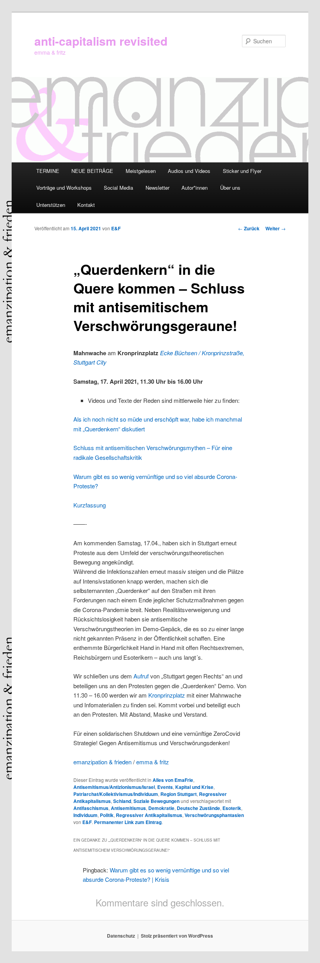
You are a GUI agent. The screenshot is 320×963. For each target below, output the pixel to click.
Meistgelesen (141, 170)
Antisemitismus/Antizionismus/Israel (114, 786)
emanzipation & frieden (102, 762)
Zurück (249, 228)
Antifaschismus (90, 808)
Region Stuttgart (178, 793)
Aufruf (141, 676)
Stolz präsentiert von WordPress (177, 935)
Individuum (85, 815)
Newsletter (157, 187)
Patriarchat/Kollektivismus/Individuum (115, 793)
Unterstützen (50, 204)
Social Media (118, 187)
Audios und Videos (189, 170)
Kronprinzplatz (166, 695)
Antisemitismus (128, 808)
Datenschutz (121, 935)
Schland (122, 801)
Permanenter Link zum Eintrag (128, 822)
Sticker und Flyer (242, 170)
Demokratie (161, 808)
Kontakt (86, 204)
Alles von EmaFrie (173, 779)
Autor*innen (194, 187)
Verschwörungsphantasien (214, 815)
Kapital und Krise (194, 786)
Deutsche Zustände (198, 808)
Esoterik (231, 808)
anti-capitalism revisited (100, 40)
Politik (107, 815)
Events (165, 786)
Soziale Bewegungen (156, 801)
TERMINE (47, 170)
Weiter (275, 228)
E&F (116, 228)
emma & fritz (152, 762)
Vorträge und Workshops (64, 187)
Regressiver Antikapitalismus (149, 815)
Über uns (230, 187)
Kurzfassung (89, 505)
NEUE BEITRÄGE (92, 170)
